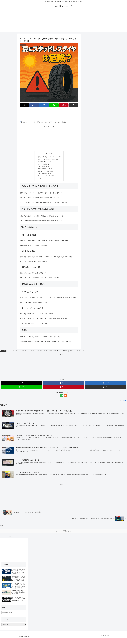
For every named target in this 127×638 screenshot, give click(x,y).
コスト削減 (22, 350)
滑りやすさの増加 (44, 166)
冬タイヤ (60, 350)
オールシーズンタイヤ (13, 350)
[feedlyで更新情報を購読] (61, 395)
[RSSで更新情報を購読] (65, 395)
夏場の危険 (72, 350)
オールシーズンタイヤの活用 (47, 176)
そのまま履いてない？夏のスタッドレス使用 (49, 156)
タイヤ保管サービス (41, 350)
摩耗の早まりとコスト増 (45, 168)
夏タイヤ (66, 350)
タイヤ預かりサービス (45, 173)
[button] (73, 105)
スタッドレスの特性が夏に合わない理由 (48, 159)
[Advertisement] (63, 21)
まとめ (39, 178)
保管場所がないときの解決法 (45, 171)
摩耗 (83, 350)
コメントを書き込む (63, 531)
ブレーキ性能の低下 (44, 164)
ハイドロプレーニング (51, 350)
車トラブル (4, 350)
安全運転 (78, 350)
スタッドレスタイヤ (31, 350)
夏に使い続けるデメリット (45, 161)
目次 (46, 153)
